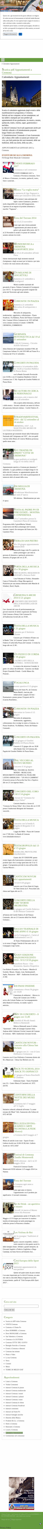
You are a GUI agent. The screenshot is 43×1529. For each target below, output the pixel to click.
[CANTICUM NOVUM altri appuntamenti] (8, 880)
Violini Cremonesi (12, 1384)
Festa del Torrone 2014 (25, 218)
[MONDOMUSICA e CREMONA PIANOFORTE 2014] (8, 248)
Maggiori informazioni (10, 34)
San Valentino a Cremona (14, 1336)
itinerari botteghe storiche (14, 1415)
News (7, 1361)
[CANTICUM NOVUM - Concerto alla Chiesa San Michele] (8, 1046)
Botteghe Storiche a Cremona (15, 1345)
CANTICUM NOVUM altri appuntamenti (25, 877)
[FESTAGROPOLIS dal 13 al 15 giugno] (8, 849)
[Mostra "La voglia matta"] (8, 193)
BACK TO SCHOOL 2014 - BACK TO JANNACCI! (26, 1070)
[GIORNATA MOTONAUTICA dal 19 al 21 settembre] (8, 338)
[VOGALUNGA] (8, 686)
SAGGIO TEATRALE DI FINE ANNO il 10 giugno (26, 930)
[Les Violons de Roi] (8, 1236)
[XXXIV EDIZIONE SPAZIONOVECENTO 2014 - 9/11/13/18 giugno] (8, 958)
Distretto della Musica (13, 1418)
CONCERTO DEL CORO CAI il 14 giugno (26, 792)
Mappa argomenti (16, 1519)
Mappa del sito (5, 1519)
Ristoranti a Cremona (13, 1427)
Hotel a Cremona (11, 1424)
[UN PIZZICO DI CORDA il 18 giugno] (8, 658)
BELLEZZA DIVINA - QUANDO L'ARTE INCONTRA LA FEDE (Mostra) (25, 1127)
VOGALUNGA (21, 682)
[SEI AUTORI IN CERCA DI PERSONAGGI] (8, 394)
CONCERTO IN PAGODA (27, 737)
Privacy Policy (5, 1528)
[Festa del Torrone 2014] (8, 221)
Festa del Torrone (22, 1180)
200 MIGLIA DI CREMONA (22, 487)
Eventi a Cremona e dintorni (15, 1348)
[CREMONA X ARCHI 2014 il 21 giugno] (8, 599)
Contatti (8, 1364)
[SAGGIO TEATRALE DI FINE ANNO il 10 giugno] (8, 932)
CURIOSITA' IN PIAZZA (26, 301)
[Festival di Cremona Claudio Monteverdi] (8, 1158)
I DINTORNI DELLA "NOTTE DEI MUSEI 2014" (24, 1097)
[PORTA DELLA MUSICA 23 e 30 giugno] (8, 570)
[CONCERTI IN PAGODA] (8, 366)
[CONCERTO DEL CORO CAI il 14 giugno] (8, 795)
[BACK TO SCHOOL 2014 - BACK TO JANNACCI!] (8, 1072)
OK (20, 34)
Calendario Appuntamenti (14, 1433)
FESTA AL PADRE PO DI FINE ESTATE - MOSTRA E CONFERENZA (26, 512)
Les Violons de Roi (23, 1232)
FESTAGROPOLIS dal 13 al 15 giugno (26, 846)
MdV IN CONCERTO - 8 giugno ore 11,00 (26, 1015)
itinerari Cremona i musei (14, 1394)
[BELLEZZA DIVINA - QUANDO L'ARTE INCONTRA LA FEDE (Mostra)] (8, 1127)
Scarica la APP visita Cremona (16, 1321)
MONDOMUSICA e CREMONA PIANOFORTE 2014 (24, 247)
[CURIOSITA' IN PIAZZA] (8, 305)
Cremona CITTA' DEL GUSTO (16, 1342)
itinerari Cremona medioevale (16, 1391)
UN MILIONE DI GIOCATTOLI (22, 274)
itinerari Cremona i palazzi (15, 1397)
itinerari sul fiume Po (13, 1412)
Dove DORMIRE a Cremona (15, 1330)
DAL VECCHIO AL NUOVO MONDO (23, 761)
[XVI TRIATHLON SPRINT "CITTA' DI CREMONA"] (8, 454)
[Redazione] (40, 1524)
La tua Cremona (11, 1358)
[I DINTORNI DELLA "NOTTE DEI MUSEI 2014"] (8, 1098)
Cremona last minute (13, 1351)
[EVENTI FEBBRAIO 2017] (8, 167)
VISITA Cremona (12, 1324)
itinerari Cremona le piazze (15, 1388)
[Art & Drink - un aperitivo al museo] (8, 1207)
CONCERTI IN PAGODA (26, 362)
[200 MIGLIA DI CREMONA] (8, 490)
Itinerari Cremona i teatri (14, 1400)
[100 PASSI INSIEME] (8, 989)
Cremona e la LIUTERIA (14, 1339)
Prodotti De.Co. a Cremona (15, 1421)
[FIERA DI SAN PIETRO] (8, 544)
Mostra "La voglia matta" (26, 189)
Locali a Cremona (12, 1430)
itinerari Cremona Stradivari (15, 1406)
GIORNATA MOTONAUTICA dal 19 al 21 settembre (27, 337)
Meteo (8, 1367)
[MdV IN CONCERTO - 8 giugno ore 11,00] (8, 1018)
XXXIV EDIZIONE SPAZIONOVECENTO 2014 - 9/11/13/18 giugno (26, 957)
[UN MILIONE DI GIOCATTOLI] (8, 276)
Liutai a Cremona (11, 1381)
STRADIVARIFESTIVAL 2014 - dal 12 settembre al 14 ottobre (26, 419)
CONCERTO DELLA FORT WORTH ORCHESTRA (24, 903)
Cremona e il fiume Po (13, 1327)
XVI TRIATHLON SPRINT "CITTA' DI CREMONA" (24, 453)
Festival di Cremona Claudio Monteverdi (24, 1156)
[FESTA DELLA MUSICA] (8, 823)
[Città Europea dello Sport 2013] (8, 1264)
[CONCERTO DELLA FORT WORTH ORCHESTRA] (8, 904)
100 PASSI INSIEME (24, 986)
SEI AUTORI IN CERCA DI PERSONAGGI (26, 392)
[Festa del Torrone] (8, 1184)
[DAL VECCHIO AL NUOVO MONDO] (8, 764)
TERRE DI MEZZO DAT (14, 1370)
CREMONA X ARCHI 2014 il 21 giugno (25, 596)
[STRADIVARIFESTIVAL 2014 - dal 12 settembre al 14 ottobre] (8, 420)
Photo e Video (10, 1354)
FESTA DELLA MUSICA (26, 820)
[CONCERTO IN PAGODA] (8, 741)
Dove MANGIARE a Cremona (16, 1333)
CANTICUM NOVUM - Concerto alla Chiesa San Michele (26, 1045)
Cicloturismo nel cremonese (15, 1436)
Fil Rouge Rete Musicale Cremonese (16, 158)
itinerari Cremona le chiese (15, 1403)
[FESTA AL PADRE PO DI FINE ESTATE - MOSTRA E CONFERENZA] (8, 513)
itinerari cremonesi (12, 1409)
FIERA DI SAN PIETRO (26, 540)
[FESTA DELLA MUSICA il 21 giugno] (8, 629)
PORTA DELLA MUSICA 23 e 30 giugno (26, 568)
